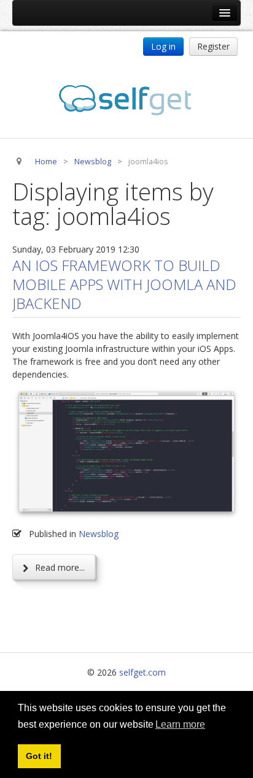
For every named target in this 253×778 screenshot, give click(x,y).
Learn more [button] (180, 724)
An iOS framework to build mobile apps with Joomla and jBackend (124, 284)
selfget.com (142, 672)
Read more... (59, 567)
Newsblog (99, 534)
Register (213, 46)
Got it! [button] (39, 756)
